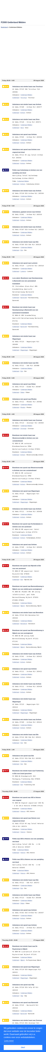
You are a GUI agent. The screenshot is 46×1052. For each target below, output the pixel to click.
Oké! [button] (23, 1047)
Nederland (4, 27)
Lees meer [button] (9, 1041)
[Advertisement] (23, 53)
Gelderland (15, 97)
